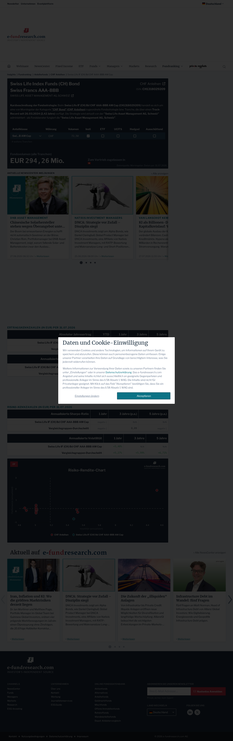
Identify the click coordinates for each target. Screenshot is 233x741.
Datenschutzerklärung (119, 372)
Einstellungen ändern (87, 395)
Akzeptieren (144, 395)
